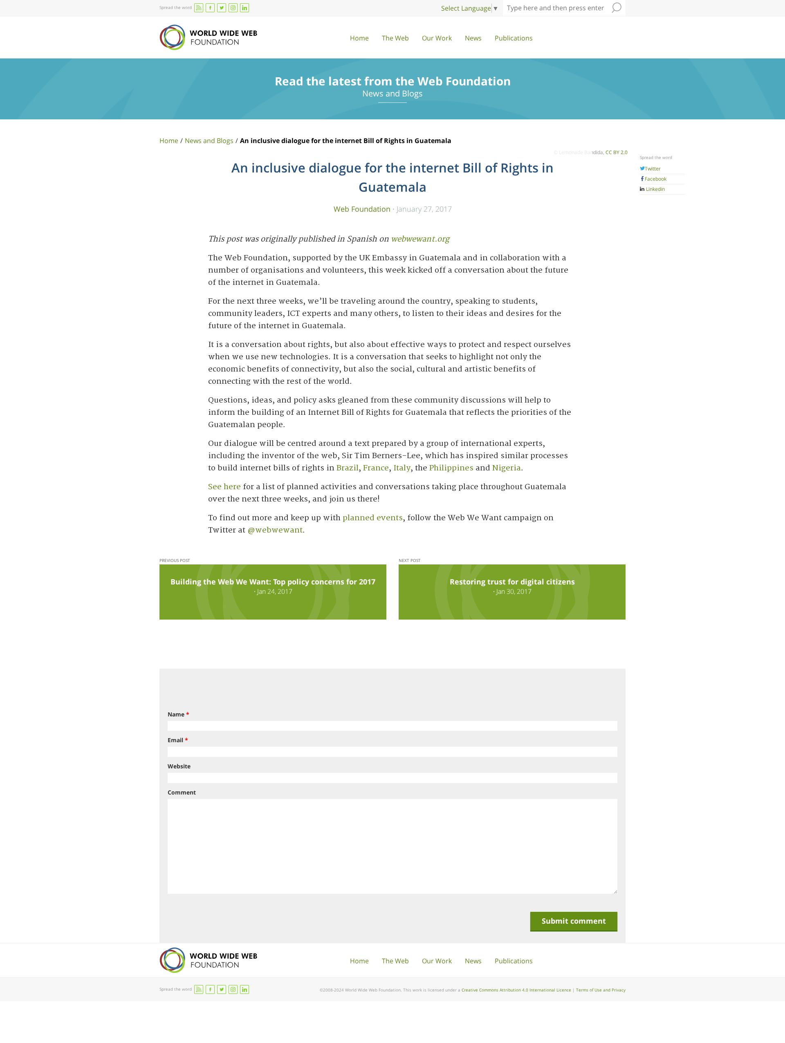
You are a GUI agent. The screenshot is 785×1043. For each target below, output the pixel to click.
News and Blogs (209, 140)
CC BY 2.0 (617, 152)
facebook (210, 7)
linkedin (244, 7)
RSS (198, 7)
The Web (395, 38)
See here (224, 487)
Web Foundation (362, 209)
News (473, 38)
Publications (514, 38)
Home (359, 38)
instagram (233, 7)
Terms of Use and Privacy (601, 990)
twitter (221, 7)
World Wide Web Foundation (208, 37)
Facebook (655, 178)
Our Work (437, 38)
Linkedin (655, 189)
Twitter (653, 168)
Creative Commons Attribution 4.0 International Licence (516, 990)
